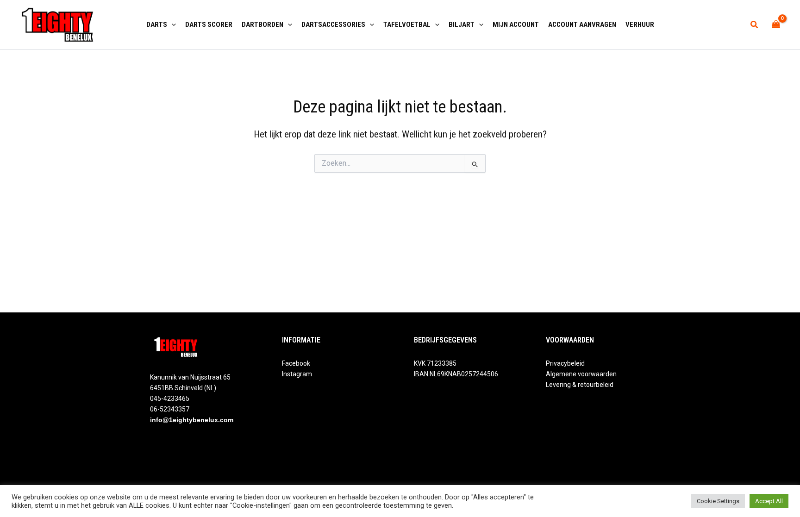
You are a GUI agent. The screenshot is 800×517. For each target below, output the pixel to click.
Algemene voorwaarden (581, 374)
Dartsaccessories (333, 24)
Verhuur (639, 24)
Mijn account (516, 24)
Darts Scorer (208, 24)
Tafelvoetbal (407, 24)
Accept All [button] (769, 501)
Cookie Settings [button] (718, 501)
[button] (171, 24)
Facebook (296, 363)
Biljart (462, 24)
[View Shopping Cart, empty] (776, 24)
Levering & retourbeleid (579, 384)
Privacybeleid (565, 363)
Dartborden (262, 24)
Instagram (297, 374)
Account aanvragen (582, 24)
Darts (156, 24)
